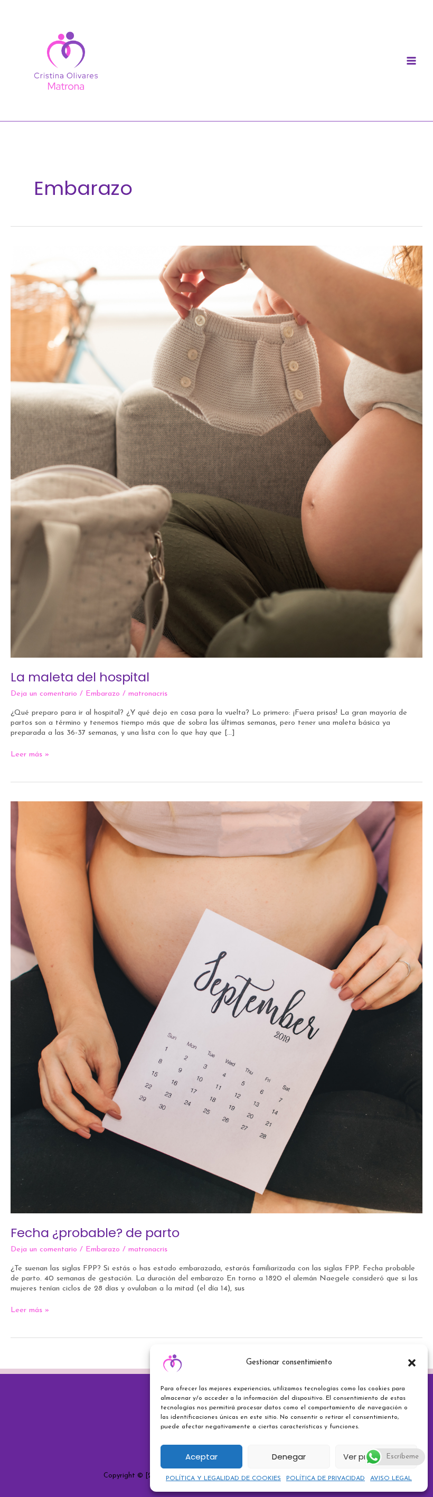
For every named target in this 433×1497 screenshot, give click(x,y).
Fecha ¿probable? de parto (95, 1232)
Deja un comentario (44, 694)
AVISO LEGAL (391, 1478)
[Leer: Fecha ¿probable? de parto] (216, 1007)
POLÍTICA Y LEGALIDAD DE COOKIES (223, 1478)
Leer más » (30, 754)
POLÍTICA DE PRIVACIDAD (325, 1478)
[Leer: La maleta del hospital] (216, 451)
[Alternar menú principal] (411, 61)
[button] (412, 1363)
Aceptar (201, 1456)
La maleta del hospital (80, 677)
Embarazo (103, 694)
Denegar (289, 1456)
